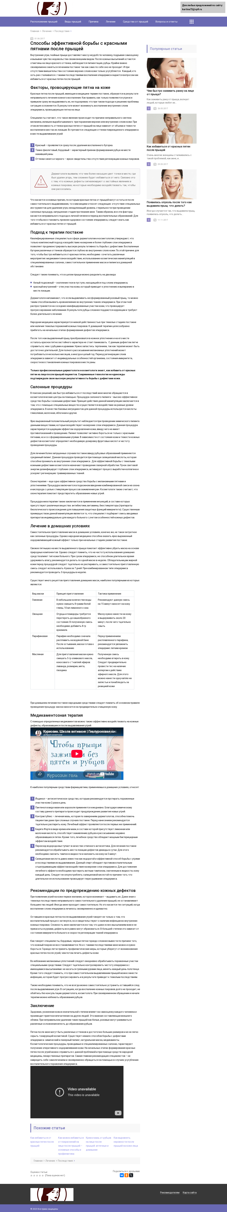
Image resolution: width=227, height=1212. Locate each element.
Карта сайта (190, 1192)
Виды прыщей (73, 21)
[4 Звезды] (40, 1176)
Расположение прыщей (43, 21)
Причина (93, 21)
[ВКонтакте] (122, 1175)
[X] (131, 1175)
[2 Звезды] (34, 1176)
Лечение (110, 21)
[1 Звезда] (31, 1176)
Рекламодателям (169, 1192)
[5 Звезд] (43, 1176)
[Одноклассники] (126, 1175)
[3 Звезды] (37, 1176)
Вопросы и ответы (166, 21)
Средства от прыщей (135, 21)
